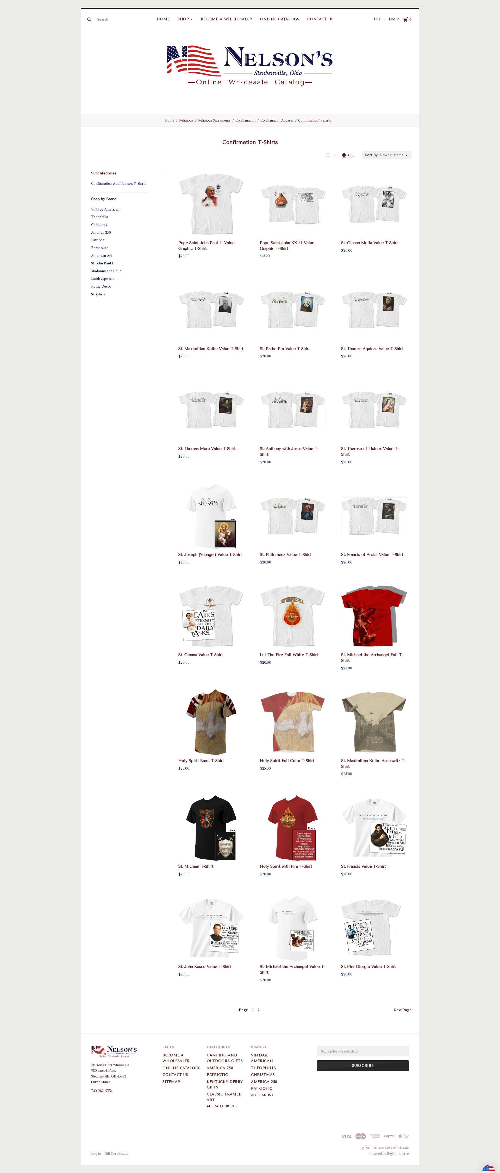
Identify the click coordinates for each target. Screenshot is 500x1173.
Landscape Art (102, 278)
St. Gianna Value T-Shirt (200, 654)
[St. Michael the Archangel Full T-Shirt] (374, 616)
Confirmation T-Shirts (314, 120)
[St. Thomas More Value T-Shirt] (211, 410)
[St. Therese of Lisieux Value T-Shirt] (374, 410)
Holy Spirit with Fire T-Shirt (286, 866)
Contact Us (320, 19)
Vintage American (105, 209)
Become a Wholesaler (226, 19)
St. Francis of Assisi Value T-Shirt (372, 554)
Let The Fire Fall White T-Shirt (289, 654)
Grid (351, 155)
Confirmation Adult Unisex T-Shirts (118, 183)
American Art (101, 255)
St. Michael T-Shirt (196, 866)
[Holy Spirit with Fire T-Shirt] (293, 828)
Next (402, 1009)
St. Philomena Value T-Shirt (285, 554)
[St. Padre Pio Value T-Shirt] (293, 310)
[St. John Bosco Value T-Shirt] (211, 928)
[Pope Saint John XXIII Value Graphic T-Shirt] (293, 204)
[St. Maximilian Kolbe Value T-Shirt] (211, 310)
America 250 (101, 232)
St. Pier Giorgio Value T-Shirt (368, 966)
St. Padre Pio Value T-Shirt (285, 348)
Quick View (211, 228)
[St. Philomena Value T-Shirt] (293, 516)
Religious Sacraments (214, 120)
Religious (186, 120)
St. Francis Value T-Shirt (363, 866)
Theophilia (99, 216)
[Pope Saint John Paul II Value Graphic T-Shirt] (211, 204)
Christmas (99, 224)
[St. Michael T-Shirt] (211, 828)
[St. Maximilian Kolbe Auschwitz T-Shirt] (374, 722)
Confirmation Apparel (276, 120)
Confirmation (245, 120)
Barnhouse (99, 247)
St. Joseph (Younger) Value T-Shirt (210, 554)
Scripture (98, 294)
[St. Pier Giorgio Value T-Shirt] (374, 928)
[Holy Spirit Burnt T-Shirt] (211, 722)
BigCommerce (398, 1153)
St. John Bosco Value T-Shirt (204, 966)
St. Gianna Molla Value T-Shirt (369, 242)
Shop (183, 19)
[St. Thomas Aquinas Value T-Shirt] (374, 310)
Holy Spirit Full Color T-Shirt (287, 760)
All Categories (221, 1106)
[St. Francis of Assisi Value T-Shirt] (374, 516)
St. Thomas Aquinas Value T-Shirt (372, 348)
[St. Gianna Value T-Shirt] (211, 616)
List (335, 155)
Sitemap (171, 1082)
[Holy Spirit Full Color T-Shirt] (293, 722)
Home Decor (101, 286)
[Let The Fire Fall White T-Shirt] (293, 616)
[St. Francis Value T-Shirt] (374, 828)
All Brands (261, 1095)
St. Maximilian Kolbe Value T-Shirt (210, 348)
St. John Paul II (103, 263)
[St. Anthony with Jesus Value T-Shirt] (293, 410)
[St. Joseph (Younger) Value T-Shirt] (211, 516)
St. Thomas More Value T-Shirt (207, 448)
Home (163, 19)
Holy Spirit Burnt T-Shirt (201, 760)
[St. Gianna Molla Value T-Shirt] (374, 204)
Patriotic (97, 240)
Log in (394, 19)
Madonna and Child (106, 271)
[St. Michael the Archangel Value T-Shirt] (293, 928)
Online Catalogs (279, 19)
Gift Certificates (116, 1153)
